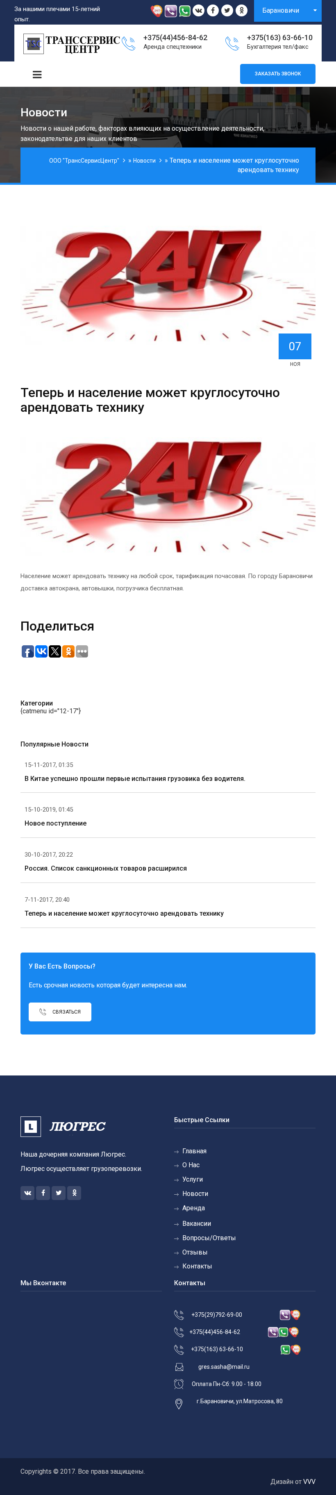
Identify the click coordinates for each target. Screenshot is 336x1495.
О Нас (191, 1165)
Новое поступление (55, 823)
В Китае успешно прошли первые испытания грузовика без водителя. (135, 779)
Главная (194, 1151)
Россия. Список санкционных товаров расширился (106, 868)
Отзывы (195, 1252)
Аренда (193, 1208)
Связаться (66, 1012)
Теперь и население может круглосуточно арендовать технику (124, 913)
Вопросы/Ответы (209, 1238)
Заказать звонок (278, 74)
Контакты (197, 1266)
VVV (309, 1482)
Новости (195, 1194)
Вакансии (196, 1223)
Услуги (192, 1179)
